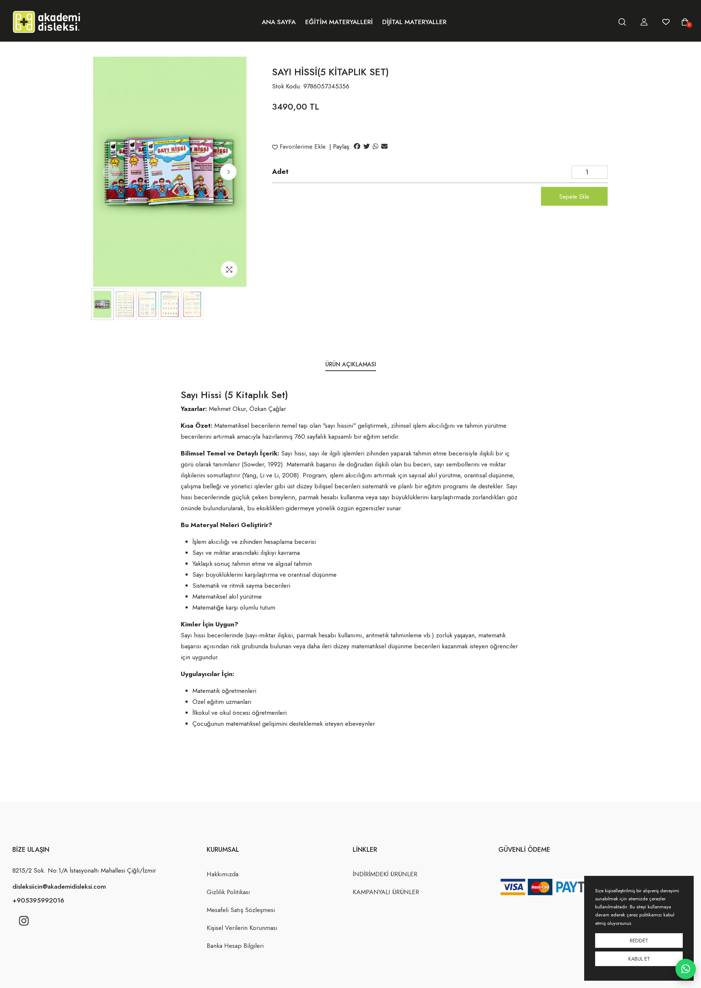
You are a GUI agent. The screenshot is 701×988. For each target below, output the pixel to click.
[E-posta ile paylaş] (384, 146)
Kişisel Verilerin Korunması (242, 927)
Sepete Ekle (574, 196)
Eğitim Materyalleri (339, 22)
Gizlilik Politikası (228, 892)
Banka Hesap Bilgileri (235, 945)
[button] (228, 172)
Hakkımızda (222, 874)
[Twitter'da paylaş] (366, 146)
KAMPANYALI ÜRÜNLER (386, 892)
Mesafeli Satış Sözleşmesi (241, 910)
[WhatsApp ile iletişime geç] (685, 969)
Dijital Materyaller (414, 22)
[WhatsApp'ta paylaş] (375, 146)
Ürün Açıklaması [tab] (350, 364)
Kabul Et (639, 958)
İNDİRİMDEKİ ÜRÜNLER (385, 874)
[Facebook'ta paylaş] (357, 146)
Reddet (639, 940)
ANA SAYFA (279, 22)
